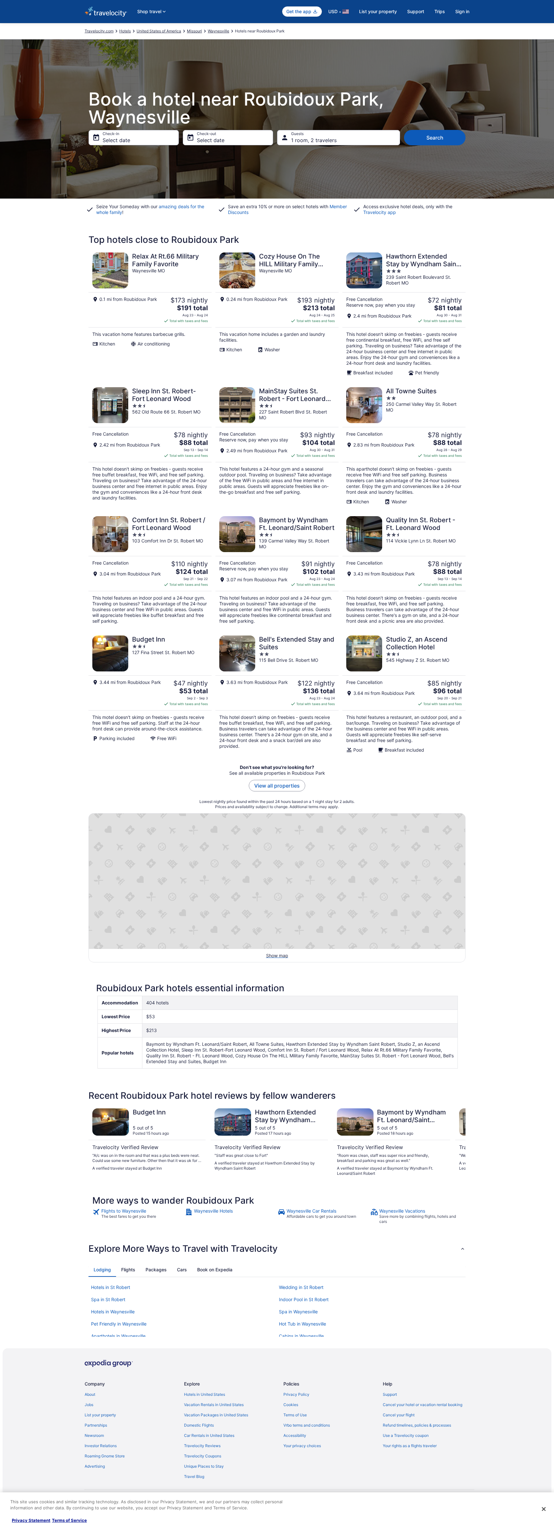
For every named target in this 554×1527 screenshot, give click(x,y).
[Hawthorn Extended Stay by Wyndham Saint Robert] (404, 314)
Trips (439, 11)
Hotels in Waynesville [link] (113, 1311)
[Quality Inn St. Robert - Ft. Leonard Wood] (404, 570)
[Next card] (458, 1142)
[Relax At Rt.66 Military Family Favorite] (150, 314)
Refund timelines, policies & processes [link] (417, 1425)
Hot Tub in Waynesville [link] (302, 1324)
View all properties (277, 785)
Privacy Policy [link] (296, 1394)
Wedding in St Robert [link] (301, 1287)
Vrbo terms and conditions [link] (306, 1425)
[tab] (102, 1270)
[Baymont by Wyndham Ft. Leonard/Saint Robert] (277, 570)
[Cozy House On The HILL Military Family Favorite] (277, 314)
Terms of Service (69, 1520)
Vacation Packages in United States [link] (216, 1414)
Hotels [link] (125, 31)
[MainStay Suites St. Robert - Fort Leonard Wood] (277, 445)
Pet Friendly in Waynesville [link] (119, 1324)
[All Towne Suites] (404, 445)
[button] (277, 1249)
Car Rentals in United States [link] (209, 1435)
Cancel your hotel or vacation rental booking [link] (422, 1404)
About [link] (90, 1394)
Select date (116, 140)
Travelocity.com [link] (99, 31)
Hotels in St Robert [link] (110, 1287)
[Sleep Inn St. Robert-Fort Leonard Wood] (150, 445)
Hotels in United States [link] (204, 1394)
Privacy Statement (31, 1520)
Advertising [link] (95, 1466)
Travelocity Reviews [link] (202, 1445)
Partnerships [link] (96, 1425)
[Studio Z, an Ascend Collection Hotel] (404, 694)
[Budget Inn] (150, 694)
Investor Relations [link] (101, 1445)
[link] (138, 1216)
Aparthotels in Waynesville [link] (118, 1336)
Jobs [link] (89, 1404)
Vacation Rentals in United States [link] (214, 1404)
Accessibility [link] (294, 1435)
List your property (378, 11)
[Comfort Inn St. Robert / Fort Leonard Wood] (150, 570)
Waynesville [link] (218, 31)
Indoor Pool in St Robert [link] (304, 1299)
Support (415, 11)
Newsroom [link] (94, 1435)
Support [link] (390, 1394)
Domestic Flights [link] (199, 1425)
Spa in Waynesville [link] (298, 1311)
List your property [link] (100, 1414)
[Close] (544, 1509)
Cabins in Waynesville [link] (301, 1336)
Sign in (462, 11)
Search (434, 137)
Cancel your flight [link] (399, 1414)
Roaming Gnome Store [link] (105, 1456)
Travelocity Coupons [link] (202, 1456)
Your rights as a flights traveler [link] (410, 1445)
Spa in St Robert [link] (108, 1299)
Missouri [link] (194, 31)
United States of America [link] (159, 31)
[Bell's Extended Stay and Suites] (277, 694)
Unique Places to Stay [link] (204, 1466)
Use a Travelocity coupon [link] (406, 1435)
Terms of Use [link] (295, 1414)
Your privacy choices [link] (302, 1445)
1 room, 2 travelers (314, 140)
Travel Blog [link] (194, 1476)
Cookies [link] (290, 1404)
